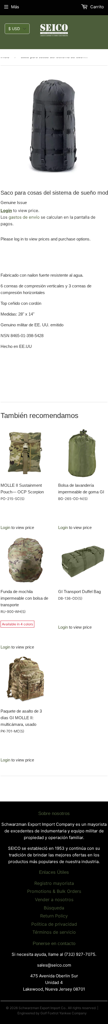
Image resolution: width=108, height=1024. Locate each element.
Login (6, 210)
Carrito (96, 6)
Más (15, 6)
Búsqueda (54, 908)
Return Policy (54, 916)
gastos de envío (24, 217)
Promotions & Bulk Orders (54, 891)
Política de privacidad (54, 924)
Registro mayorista (54, 883)
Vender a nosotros (54, 899)
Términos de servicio (54, 932)
